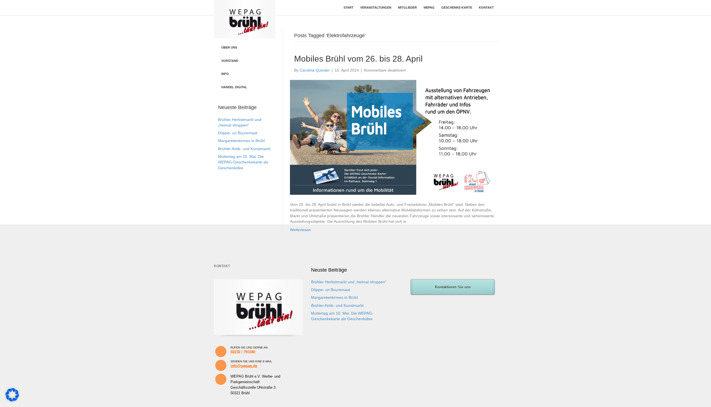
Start (349, 7)
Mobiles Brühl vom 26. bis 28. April (358, 58)
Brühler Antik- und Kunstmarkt (244, 148)
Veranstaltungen (375, 7)
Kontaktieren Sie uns (453, 287)
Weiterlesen (300, 229)
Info (225, 73)
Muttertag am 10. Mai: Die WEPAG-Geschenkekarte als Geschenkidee (243, 162)
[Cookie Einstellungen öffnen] (12, 400)
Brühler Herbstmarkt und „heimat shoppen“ (349, 282)
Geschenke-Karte (456, 7)
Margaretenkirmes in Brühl (241, 140)
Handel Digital (234, 87)
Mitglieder (407, 7)
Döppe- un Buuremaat (237, 133)
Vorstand (229, 60)
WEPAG (429, 7)
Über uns (229, 47)
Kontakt (486, 7)
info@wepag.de (244, 366)
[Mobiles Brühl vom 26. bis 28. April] (392, 137)
